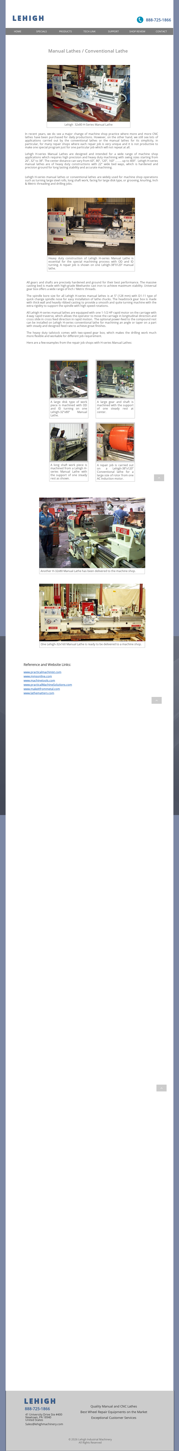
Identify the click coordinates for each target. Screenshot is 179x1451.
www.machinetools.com (39, 680)
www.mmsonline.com (38, 676)
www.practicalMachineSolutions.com (48, 685)
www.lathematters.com (39, 693)
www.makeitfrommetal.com (42, 689)
